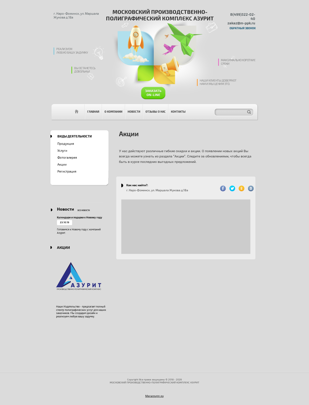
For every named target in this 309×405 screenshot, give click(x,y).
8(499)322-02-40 (242, 16)
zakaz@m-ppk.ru (241, 23)
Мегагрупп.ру (154, 396)
